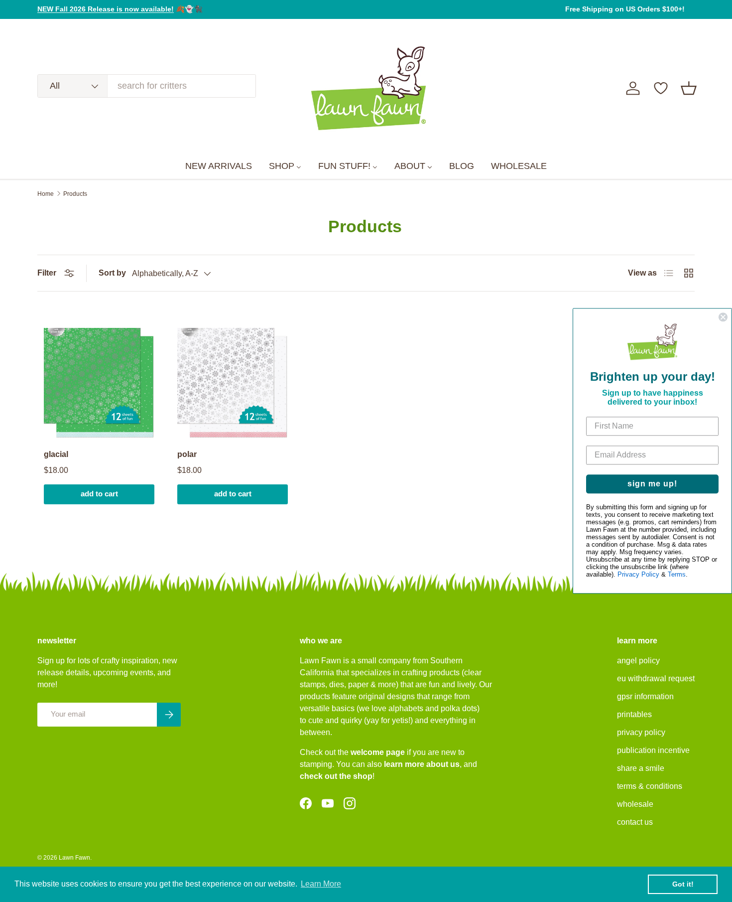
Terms (677, 575)
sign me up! (652, 484)
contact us (635, 822)
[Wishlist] (661, 88)
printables (634, 714)
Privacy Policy (638, 575)
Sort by (112, 273)
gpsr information (645, 696)
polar (187, 454)
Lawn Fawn (74, 857)
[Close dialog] (723, 317)
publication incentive (653, 750)
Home (45, 194)
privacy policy (641, 732)
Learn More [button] (321, 884)
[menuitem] (218, 166)
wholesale (635, 804)
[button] (689, 88)
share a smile (640, 768)
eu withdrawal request (656, 678)
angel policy (638, 660)
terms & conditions (649, 786)
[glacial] (99, 383)
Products (75, 194)
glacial (56, 454)
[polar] (232, 383)
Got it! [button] (683, 884)
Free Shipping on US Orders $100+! (625, 9)
